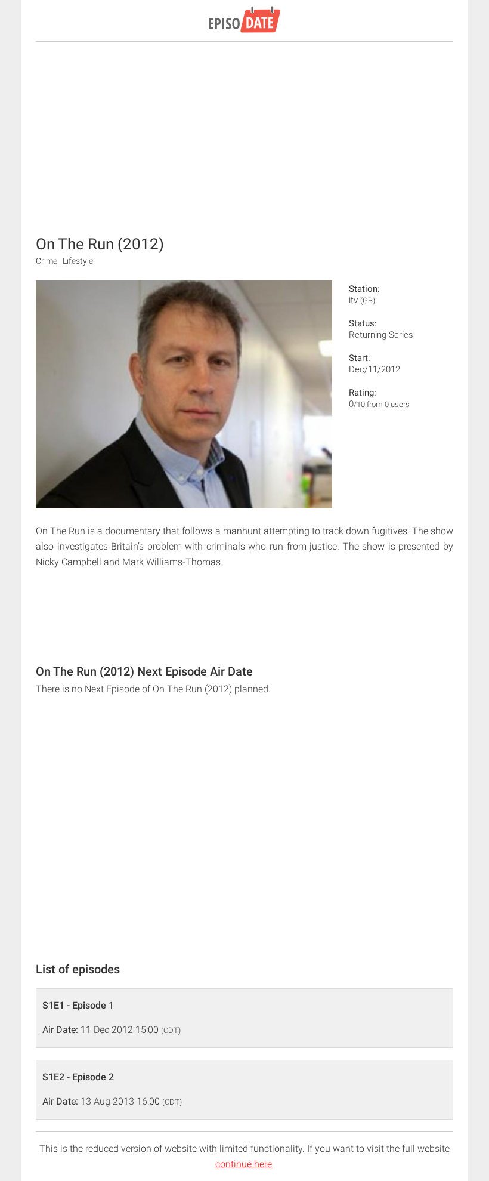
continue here (243, 1164)
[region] (244, 137)
